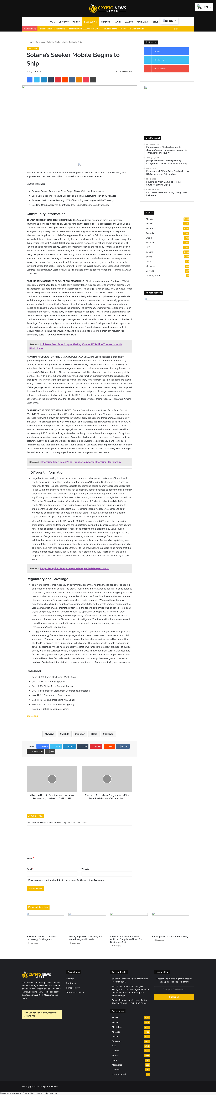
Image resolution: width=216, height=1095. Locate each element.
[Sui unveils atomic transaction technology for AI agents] (45, 923)
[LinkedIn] (44, 79)
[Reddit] (65, 79)
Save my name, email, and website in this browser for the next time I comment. (67, 880)
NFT (148, 247)
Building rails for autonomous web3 (170, 936)
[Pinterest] (58, 79)
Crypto (63, 22)
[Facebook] (29, 79)
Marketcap (143, 22)
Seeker (81, 733)
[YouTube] (31, 1003)
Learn (117, 22)
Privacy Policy (73, 988)
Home (52, 22)
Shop (155, 22)
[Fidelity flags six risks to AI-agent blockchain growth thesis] (87, 923)
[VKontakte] (72, 79)
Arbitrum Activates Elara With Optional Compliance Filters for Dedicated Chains (126, 939)
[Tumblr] (51, 79)
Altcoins (149, 219)
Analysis (105, 22)
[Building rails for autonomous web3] (171, 923)
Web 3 (75, 22)
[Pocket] (86, 79)
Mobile (65, 733)
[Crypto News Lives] (108, 8)
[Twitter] (37, 79)
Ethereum (150, 242)
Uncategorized (153, 275)
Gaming (129, 22)
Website (85, 869)
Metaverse (151, 266)
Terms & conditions (75, 992)
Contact (70, 978)
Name (30, 858)
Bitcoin (149, 224)
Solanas (108, 733)
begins (50, 733)
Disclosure (71, 983)
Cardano (150, 271)
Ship (94, 733)
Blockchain (90, 22)
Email (30, 869)
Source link (32, 715)
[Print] (93, 79)
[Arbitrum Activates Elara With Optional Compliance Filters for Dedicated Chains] (129, 923)
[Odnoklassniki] (79, 79)
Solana (149, 256)
